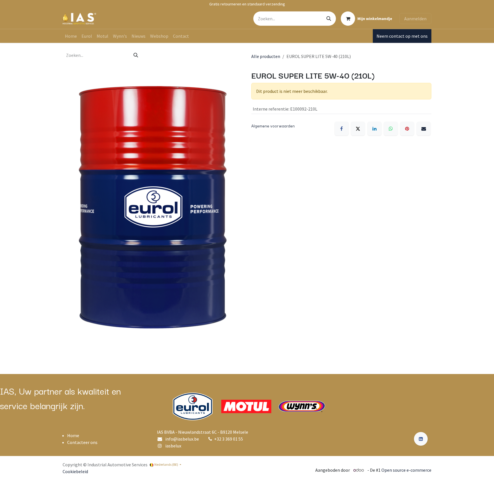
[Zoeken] (329, 18)
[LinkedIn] (374, 128)
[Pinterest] (407, 128)
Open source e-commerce (406, 470)
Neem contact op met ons (402, 36)
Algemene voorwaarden (273, 126)
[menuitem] (71, 36)
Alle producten (265, 56)
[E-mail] (424, 128)
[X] (358, 128)
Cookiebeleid (75, 471)
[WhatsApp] (391, 128)
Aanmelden (415, 18)
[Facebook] (341, 128)
